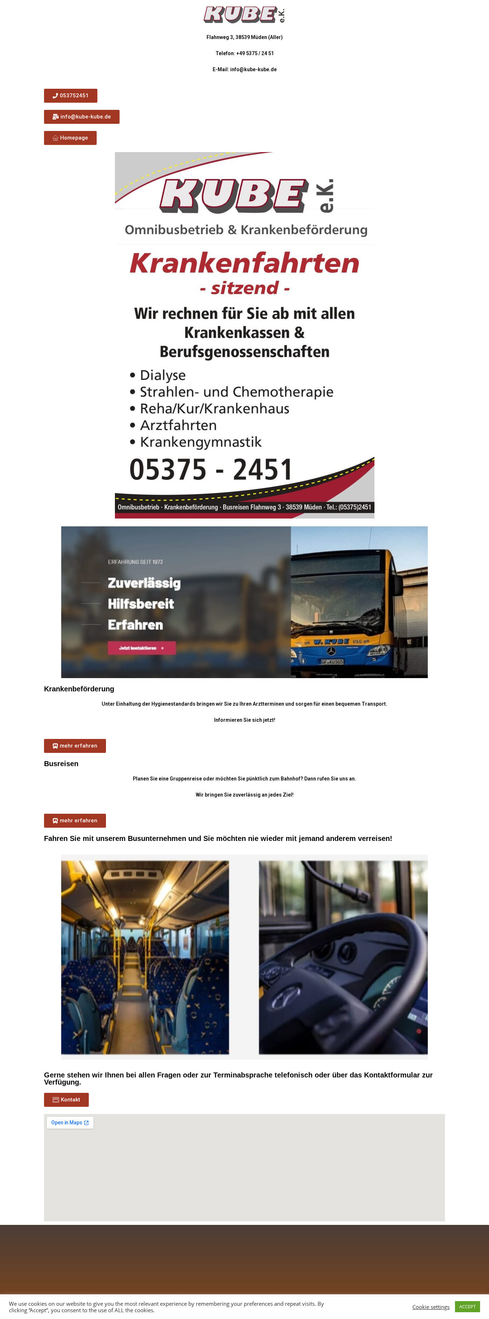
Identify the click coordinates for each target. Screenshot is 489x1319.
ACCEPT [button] (467, 1306)
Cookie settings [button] (431, 1307)
